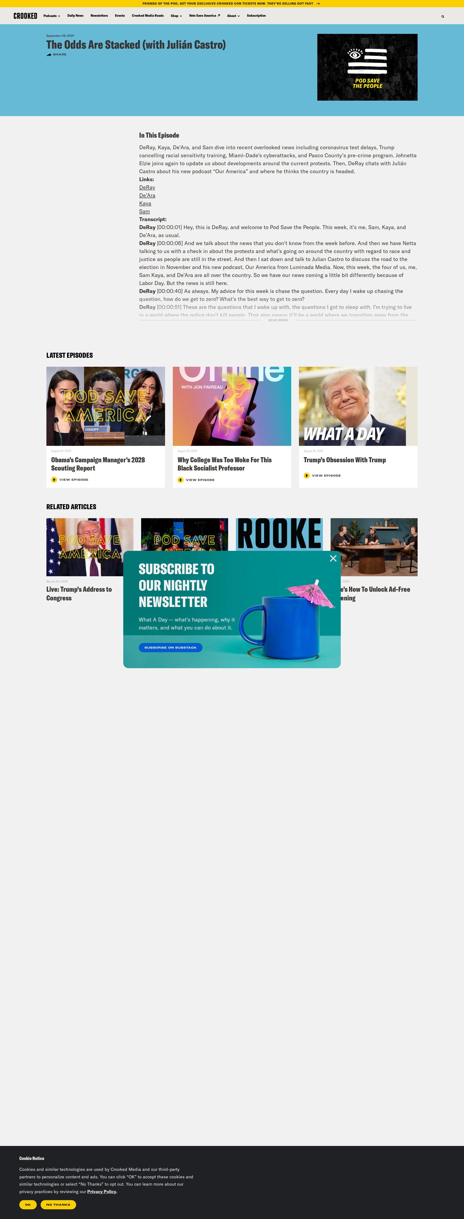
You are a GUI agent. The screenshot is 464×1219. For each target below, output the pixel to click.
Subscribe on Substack (171, 647)
